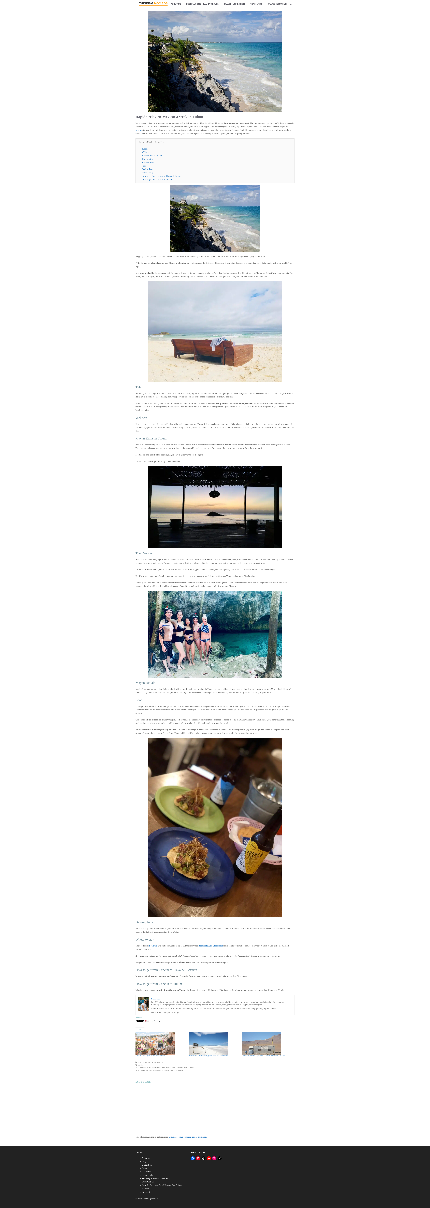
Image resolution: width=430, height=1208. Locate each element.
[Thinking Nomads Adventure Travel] (153, 4)
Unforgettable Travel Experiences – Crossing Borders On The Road (263, 1055)
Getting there (147, 169)
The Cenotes (147, 159)
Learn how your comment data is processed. (188, 1137)
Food (144, 166)
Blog (144, 1161)
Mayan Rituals (148, 162)
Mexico (138, 130)
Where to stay (148, 172)
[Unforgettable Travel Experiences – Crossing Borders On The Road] (267, 1043)
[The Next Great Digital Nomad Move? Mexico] (160, 1043)
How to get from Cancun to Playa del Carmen (161, 176)
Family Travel (210, 4)
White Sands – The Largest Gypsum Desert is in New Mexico (208, 1055)
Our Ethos (146, 1171)
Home (144, 1168)
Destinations (193, 4)
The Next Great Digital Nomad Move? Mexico (150, 1055)
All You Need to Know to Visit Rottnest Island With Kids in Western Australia (166, 1068)
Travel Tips (256, 4)
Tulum (144, 149)
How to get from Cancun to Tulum (157, 179)
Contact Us (146, 1192)
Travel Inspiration (234, 4)
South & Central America (154, 1062)
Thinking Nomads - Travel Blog (156, 1178)
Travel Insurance (277, 4)
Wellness (145, 152)
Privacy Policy (148, 1175)
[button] (291, 4)
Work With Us (148, 1182)
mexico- (141, 1065)
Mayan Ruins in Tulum (152, 155)
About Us (176, 4)
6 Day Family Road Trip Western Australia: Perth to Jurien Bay (160, 1070)
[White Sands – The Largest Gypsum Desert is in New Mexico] (214, 1043)
